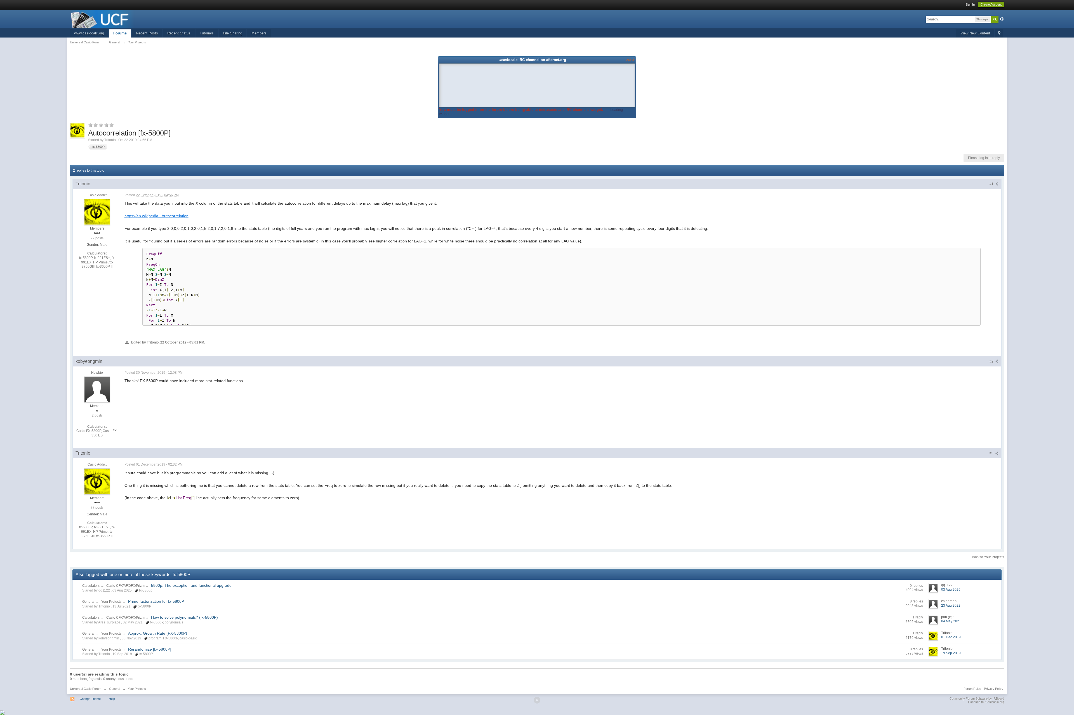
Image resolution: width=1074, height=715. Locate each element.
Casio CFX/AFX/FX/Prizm (125, 586)
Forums (120, 33)
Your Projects (111, 602)
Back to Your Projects (988, 557)
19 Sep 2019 (951, 653)
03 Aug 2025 (950, 590)
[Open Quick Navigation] (999, 33)
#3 (992, 453)
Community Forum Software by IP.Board (977, 698)
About (630, 59)
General (88, 602)
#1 (992, 184)
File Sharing (232, 33)
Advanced (1002, 19)
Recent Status (178, 33)
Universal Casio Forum (85, 688)
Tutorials (207, 33)
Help (112, 698)
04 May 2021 (951, 621)
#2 (992, 361)
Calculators (91, 586)
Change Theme (90, 698)
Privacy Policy (993, 688)
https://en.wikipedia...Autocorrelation (156, 216)
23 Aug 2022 (950, 605)
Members (259, 33)
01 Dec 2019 (951, 637)
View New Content (975, 33)
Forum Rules (972, 688)
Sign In (970, 4)
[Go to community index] (102, 19)
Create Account (991, 4)
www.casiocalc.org (89, 33)
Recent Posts (147, 33)
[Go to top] (537, 700)
